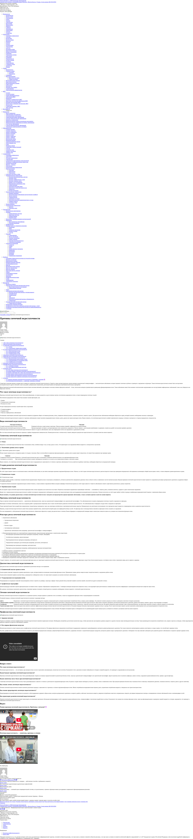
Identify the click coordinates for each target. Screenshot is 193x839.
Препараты (9, 220)
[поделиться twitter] (16, 780)
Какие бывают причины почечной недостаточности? (21, 371)
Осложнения (9, 274)
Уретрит (8, 31)
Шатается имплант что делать (7, 801)
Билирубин (9, 38)
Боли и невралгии (10, 113)
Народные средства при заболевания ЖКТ (17, 101)
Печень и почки (13, 231)
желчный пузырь (10, 49)
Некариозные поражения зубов (17, 183)
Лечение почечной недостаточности (13, 363)
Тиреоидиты (12, 300)
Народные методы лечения (13, 270)
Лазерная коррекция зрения (13, 141)
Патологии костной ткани (15, 186)
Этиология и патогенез (12, 281)
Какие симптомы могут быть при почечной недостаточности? (23, 372)
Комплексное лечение (11, 261)
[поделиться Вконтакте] (0, 809)
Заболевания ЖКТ (10, 97)
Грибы (10, 246)
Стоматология (6, 154)
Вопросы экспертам (11, 259)
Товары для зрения (11, 151)
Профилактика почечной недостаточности (14, 364)
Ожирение (8, 53)
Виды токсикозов (13, 236)
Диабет (5, 68)
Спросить (2, 803)
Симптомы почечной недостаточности (13, 345)
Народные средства (14, 215)
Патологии (9, 86)
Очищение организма (14, 230)
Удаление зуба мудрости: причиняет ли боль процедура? (30, 801)
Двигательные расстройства (13, 114)
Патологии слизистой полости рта (18, 187)
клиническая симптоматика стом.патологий (17, 160)
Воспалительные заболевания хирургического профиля (23, 194)
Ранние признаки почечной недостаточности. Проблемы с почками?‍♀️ (25, 379)
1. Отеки (9, 346)
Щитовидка (6, 282)
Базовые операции (14, 193)
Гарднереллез (9, 18)
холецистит (9, 65)
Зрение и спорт (10, 135)
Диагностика (9, 22)
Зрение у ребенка (10, 137)
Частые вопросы (10, 204)
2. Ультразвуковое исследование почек (17, 360)
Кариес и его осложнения (15, 182)
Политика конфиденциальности (11, 833)
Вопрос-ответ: (7, 368)
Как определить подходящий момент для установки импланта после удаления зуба (66, 801)
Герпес (7, 19)
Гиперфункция (13, 293)
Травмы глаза (9, 152)
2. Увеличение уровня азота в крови (16, 348)
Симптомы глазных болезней (13, 147)
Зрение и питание (10, 133)
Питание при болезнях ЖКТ (13, 102)
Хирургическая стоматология (13, 192)
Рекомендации (13, 217)
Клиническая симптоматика (13, 211)
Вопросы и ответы (11, 284)
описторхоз (9, 56)
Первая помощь (13, 216)
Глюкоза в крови (10, 71)
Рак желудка (9, 105)
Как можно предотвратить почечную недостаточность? (21, 375)
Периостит (12, 189)
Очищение (9, 57)
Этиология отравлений (12, 243)
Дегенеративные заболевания (13, 116)
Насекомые (12, 251)
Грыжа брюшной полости (12, 95)
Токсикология (6, 209)
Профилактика (10, 224)
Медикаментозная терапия (13, 80)
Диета (7, 289)
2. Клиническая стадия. (13, 352)
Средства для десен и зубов (13, 174)
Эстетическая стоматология (13, 205)
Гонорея (8, 20)
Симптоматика (10, 63)
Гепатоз (8, 44)
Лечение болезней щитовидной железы (16, 301)
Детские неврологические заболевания (16, 118)
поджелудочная (10, 60)
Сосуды (8, 148)
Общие (8, 272)
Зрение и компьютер (11, 132)
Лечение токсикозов (14, 238)
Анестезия (8, 156)
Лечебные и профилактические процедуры (17, 162)
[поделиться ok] (15, 780)
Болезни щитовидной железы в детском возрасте (21, 292)
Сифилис (8, 27)
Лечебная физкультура (11, 263)
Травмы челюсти (13, 201)
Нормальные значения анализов (14, 304)
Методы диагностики (11, 268)
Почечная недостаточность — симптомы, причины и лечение (23, 380)
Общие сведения (13, 79)
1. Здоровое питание (12, 365)
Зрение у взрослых (11, 136)
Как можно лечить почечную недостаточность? (19, 374)
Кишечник (9, 98)
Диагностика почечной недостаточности (14, 357)
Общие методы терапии (15, 303)
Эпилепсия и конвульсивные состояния (16, 126)
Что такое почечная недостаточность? (13, 342)
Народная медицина (11, 50)
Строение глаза (10, 149)
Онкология (12, 297)
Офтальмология (7, 128)
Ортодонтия (9, 166)
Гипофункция (12, 295)
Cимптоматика (13, 235)
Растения (11, 254)
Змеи (10, 247)
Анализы (11, 72)
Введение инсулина (14, 78)
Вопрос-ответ (9, 16)
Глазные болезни (10, 129)
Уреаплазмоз (9, 30)
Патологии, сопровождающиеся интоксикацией (18, 219)
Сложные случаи (10, 64)
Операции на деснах (14, 198)
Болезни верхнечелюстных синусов (18, 177)
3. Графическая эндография (14, 361)
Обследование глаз (11, 143)
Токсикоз (8, 234)
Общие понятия (13, 239)
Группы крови (9, 45)
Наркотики (12, 250)
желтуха (8, 48)
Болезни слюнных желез (15, 181)
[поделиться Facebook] (14, 780)
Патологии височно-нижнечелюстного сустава (21, 200)
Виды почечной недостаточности (12, 344)
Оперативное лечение (11, 273)
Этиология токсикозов (15, 242)
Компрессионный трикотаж (13, 262)
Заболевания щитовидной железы (14, 291)
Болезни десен (12, 178)
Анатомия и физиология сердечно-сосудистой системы (20, 258)
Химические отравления (15, 255)
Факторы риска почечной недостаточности (14, 356)
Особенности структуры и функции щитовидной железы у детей (23, 306)
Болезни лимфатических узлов (17, 179)
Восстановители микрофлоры (16, 221)
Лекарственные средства (15, 213)
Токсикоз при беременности (16, 240)
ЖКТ (4, 91)
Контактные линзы (11, 139)
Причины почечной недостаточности (13, 355)
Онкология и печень (11, 54)
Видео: (5, 378)
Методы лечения (10, 269)
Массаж (8, 265)
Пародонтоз (12, 173)
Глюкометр (9, 75)
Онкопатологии (13, 197)
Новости (8, 26)
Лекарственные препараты (16, 249)
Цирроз (8, 67)
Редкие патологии (13, 190)
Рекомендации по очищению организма (16, 225)
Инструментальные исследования (17, 287)
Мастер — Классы (10, 164)
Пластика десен (13, 208)
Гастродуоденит (10, 94)
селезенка (8, 61)
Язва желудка (9, 107)
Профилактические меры (12, 277)
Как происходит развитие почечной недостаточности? (21, 376)
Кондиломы (9, 23)
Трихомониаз (9, 29)
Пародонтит (12, 171)
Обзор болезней (13, 185)
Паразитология (10, 58)
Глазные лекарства (11, 130)
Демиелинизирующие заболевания (15, 117)
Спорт (7, 278)
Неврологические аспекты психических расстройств (19, 121)
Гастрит (8, 92)
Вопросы (8, 41)
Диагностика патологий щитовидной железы (17, 285)
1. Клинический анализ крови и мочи (16, 359)
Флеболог (5, 257)
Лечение (8, 212)
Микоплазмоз (9, 25)
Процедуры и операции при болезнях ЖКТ (17, 103)
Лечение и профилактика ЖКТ (14, 99)
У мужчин (8, 308)
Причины (8, 276)
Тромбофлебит (10, 280)
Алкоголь (11, 244)
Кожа (10, 228)
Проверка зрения (10, 145)
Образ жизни (9, 84)
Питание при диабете (11, 87)
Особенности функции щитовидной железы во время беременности (23, 307)
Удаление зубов (13, 202)
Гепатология (6, 34)
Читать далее (3, 782)
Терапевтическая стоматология (14, 175)
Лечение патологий (11, 163)
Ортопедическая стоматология (14, 167)
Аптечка (8, 37)
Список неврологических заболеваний (16, 125)
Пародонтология (10, 168)
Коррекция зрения (10, 140)
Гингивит (11, 170)
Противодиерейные (14, 223)
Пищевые (11, 253)
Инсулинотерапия (10, 76)
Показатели (12, 73)
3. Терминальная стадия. (13, 353)
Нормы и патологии (11, 52)
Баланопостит (9, 15)
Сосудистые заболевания (12, 124)
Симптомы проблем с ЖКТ (13, 106)
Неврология (6, 111)
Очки (7, 144)
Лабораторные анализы (15, 288)
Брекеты (11, 206)
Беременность (9, 69)
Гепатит (8, 42)
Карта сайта (6, 834)
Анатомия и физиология (12, 35)
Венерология (6, 14)
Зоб (10, 296)
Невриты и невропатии (12, 120)
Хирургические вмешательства (14, 90)
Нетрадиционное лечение (12, 83)
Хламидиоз (9, 33)
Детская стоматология (11, 158)
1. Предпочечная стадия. (13, 351)
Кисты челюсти (13, 196)
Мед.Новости (6, 109)
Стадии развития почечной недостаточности (15, 349)
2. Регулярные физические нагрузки (16, 367)
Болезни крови (10, 39)
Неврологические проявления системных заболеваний (20, 122)
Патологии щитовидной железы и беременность (21, 299)
